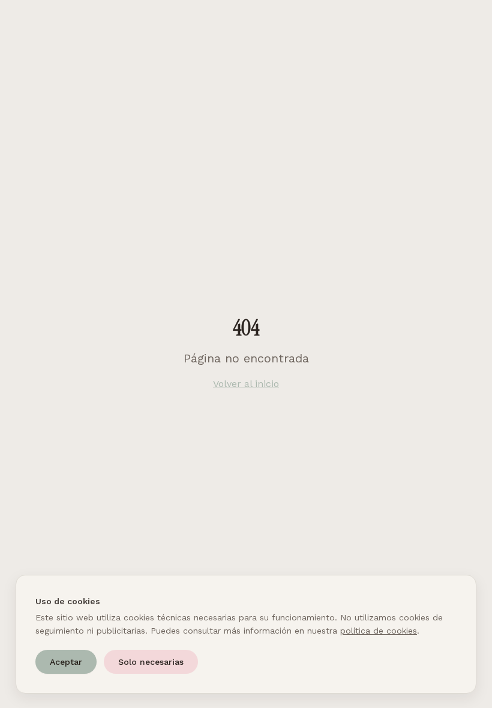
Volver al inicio (246, 383)
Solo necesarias (151, 662)
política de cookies (378, 630)
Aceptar (66, 662)
